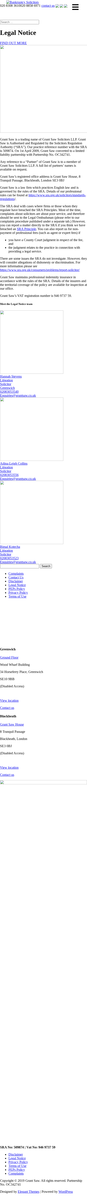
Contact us (7, 708)
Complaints (16, 573)
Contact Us (15, 577)
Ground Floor (9, 657)
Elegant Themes (28, 1191)
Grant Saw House (12, 724)
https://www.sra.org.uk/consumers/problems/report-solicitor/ (40, 270)
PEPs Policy (16, 589)
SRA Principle (26, 229)
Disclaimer (15, 581)
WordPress (65, 1191)
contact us (48, 5)
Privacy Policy (18, 592)
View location (9, 700)
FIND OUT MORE (13, 43)
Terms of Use (17, 596)
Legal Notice (17, 585)
